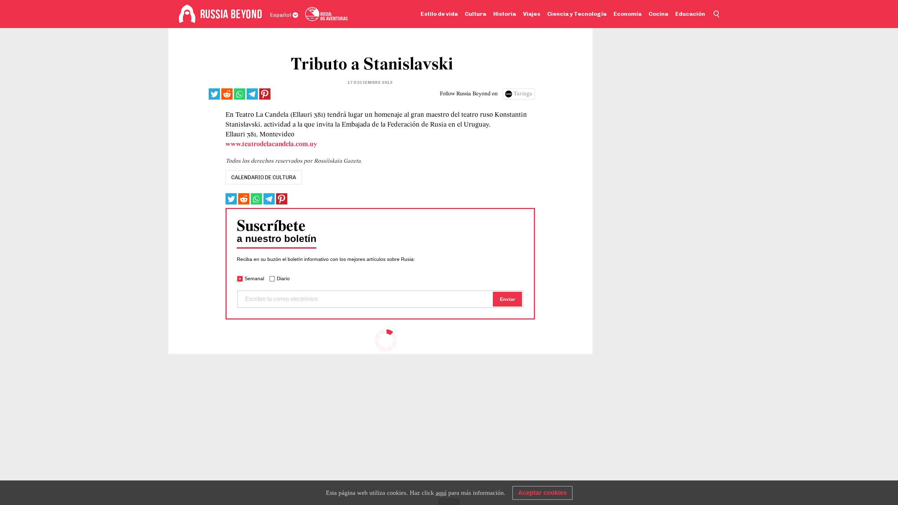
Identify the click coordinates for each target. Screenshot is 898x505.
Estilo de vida (439, 14)
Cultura (475, 14)
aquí (441, 492)
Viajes (531, 14)
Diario (283, 278)
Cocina (658, 14)
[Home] (187, 14)
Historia (504, 14)
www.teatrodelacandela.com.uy (271, 144)
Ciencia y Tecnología (577, 14)
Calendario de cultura (263, 177)
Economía (628, 14)
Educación (690, 14)
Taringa (523, 94)
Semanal (254, 278)
